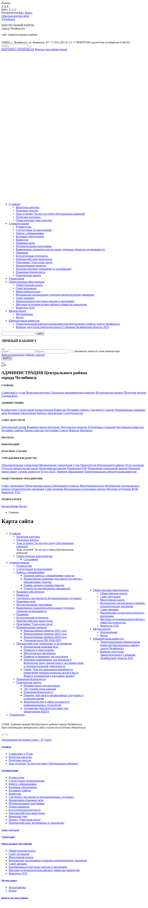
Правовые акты (25, 242)
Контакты (86, 430)
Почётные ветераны (28, 217)
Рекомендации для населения (42, 685)
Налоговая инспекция (52, 468)
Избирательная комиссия (24, 320)
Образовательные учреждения (20, 465)
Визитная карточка (27, 207)
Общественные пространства (34, 220)
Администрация (19, 223)
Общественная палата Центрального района (52, 485)
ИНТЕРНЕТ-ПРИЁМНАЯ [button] (17, 49)
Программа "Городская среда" (34, 262)
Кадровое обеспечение (30, 236)
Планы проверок (19, 806)
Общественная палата (29, 285)
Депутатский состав (13, 427)
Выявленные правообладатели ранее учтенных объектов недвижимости (60, 249)
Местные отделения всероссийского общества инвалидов (51, 304)
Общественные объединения (26, 281)
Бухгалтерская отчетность (32, 255)
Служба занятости (29, 471)
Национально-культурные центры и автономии (45, 301)
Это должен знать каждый (40, 688)
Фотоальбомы (24, 314)
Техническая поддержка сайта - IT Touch (26, 739)
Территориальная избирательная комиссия (110, 471)
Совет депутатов (10, 830)
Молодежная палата (28, 291)
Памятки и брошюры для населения (46, 656)
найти (40, 333)
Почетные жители (27, 210)
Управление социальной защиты (108, 468)
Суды (76, 465)
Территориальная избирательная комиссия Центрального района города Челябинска (68, 323)
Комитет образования (70, 471)
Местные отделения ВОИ (122, 489)
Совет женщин (25, 297)
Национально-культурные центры (85, 489)
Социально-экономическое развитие (72, 392)
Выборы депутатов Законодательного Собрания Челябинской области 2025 (62, 327)
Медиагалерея (17, 310)
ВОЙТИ (7, 358)
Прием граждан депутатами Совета (46, 430)
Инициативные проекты (31, 265)
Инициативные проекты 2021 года (45, 630)
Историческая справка (109, 392)
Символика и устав (13, 392)
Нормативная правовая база (41, 646)
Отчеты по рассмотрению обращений (47, 588)
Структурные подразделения (33, 229)
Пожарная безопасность (30, 272)
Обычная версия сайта (15, 15)
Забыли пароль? (35, 354)
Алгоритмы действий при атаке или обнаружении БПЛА (46, 710)
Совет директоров (12, 485)
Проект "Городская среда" (25, 819)
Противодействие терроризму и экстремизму (44, 268)
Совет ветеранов (26, 288)
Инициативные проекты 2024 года (45, 637)
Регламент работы (78, 409)
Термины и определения (39, 650)
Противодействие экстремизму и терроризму (36, 822)
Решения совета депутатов (43, 427)
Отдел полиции (134, 465)
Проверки (22, 252)
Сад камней (31, 559)
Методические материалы (40, 653)
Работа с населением (49, 413)
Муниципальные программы (34, 246)
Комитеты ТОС (25, 307)
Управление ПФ (77, 468)
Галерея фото (9, 395)
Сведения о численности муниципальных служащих (49, 598)
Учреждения (16, 278)
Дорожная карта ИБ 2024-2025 (42, 640)
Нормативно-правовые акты (26, 800)
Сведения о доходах (102, 409)
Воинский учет (18, 816)
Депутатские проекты (73, 427)
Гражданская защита (28, 275)
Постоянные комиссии (130, 427)
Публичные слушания (101, 427)
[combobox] (14, 46)
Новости (74, 430)
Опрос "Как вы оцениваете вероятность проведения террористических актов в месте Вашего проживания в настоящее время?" (51, 672)
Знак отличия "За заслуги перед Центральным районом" (51, 213)
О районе (14, 204)
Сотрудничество (73, 413)
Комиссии (22, 239)
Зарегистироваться (13, 354)
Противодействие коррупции (34, 259)
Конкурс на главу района (14, 897)
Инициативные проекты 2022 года (45, 633)
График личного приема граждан (44, 585)
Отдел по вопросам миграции (19, 468)
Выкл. (29, 12)
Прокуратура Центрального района (102, 465)
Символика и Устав (21, 753)
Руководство (23, 226)
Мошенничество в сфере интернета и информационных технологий (47, 703)
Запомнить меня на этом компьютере (97, 351)
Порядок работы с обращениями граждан (49, 575)
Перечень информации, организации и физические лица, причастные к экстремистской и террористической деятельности (53, 663)
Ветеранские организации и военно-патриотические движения (55, 294)
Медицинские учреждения (55, 465)
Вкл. (21, 12)
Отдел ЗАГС (48, 471)
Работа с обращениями (30, 233)
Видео (20, 317)
